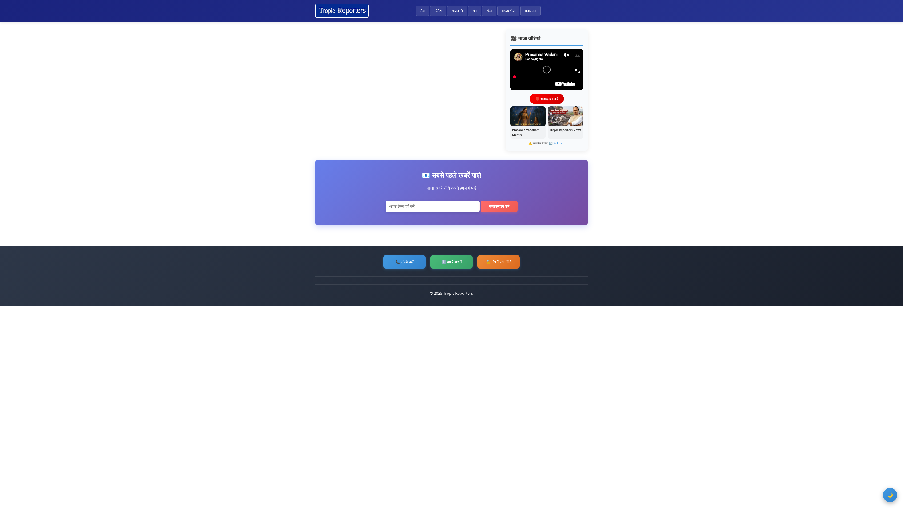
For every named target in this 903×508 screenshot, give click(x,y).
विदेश (438, 10)
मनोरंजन (530, 10)
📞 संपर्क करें (404, 261)
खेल (489, 10)
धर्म (475, 10)
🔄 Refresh (556, 143)
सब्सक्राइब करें (499, 206)
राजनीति (457, 10)
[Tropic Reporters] (342, 11)
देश (422, 10)
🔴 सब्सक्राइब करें (546, 98)
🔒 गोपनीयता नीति (498, 261)
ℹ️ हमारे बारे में (451, 261)
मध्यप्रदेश (508, 10)
